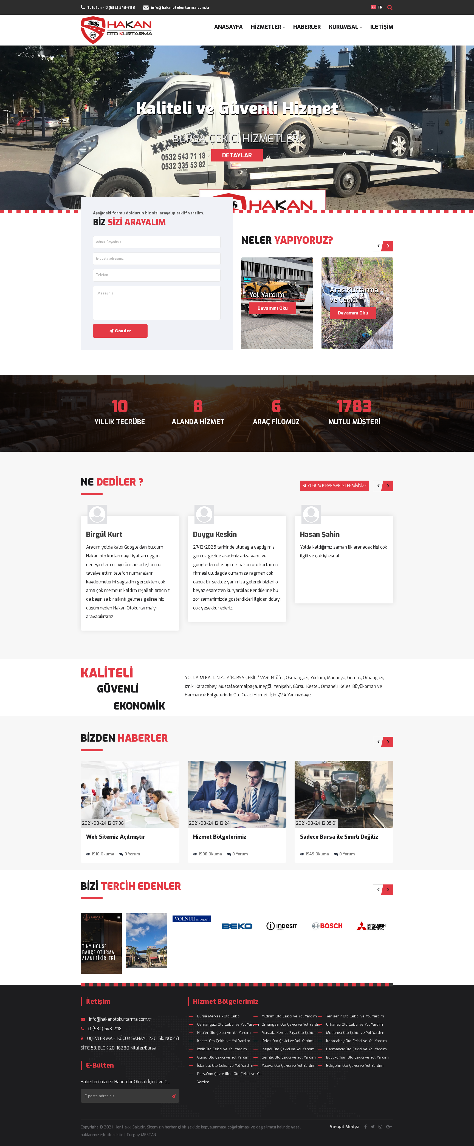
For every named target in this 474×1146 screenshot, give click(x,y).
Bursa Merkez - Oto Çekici (218, 1016)
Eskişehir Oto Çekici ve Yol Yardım (354, 1065)
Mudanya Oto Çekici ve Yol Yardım (355, 1032)
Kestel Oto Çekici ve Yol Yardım (223, 1041)
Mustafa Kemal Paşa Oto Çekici (288, 1032)
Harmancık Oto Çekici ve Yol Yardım (356, 1049)
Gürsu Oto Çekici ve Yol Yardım (223, 1057)
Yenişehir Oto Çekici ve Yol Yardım (355, 1016)
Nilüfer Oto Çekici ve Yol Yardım (224, 1032)
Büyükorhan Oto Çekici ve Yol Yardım (357, 1057)
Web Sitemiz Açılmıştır (115, 837)
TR (379, 7)
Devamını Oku (273, 308)
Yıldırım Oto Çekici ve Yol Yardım (289, 1016)
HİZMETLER (266, 27)
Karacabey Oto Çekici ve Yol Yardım (356, 1041)
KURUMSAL (343, 27)
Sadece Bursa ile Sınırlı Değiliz (339, 837)
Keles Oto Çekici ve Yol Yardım (288, 1041)
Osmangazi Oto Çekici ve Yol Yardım (228, 1024)
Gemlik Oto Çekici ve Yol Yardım (289, 1057)
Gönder (122, 331)
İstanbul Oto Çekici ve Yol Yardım (225, 1065)
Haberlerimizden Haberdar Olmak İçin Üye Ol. (125, 1082)
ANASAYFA (228, 27)
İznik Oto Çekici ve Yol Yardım (222, 1049)
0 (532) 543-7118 (105, 1029)
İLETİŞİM (381, 27)
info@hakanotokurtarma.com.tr (120, 1019)
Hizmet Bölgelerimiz (220, 837)
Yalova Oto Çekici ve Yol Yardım (288, 1065)
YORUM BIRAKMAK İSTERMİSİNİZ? (336, 485)
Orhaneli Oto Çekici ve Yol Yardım (354, 1024)
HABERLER (307, 27)
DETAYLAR (237, 155)
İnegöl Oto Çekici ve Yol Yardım (288, 1049)
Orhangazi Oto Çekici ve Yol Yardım (291, 1024)
